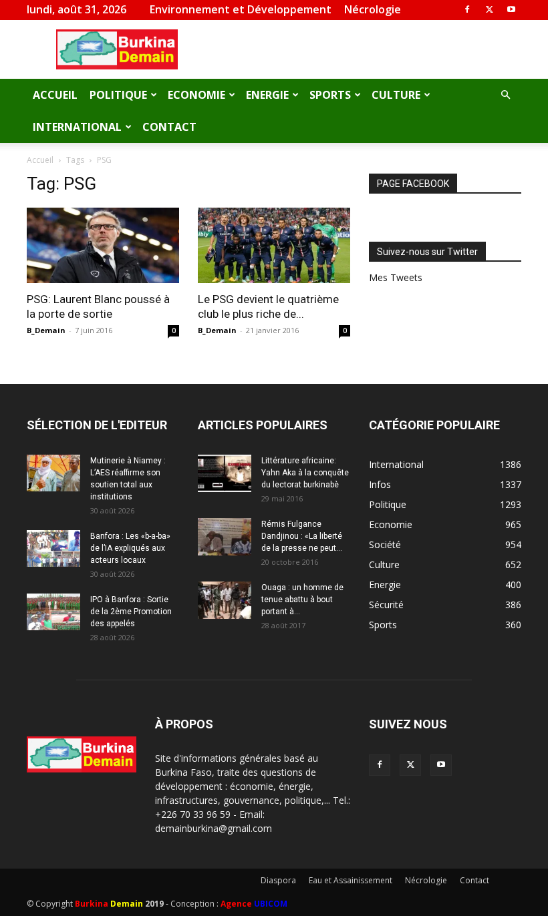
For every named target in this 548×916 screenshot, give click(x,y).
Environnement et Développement (240, 9)
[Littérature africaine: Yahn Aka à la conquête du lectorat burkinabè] (224, 473)
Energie (267, 94)
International (77, 127)
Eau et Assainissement (350, 880)
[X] (489, 9)
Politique (118, 94)
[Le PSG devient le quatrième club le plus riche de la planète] (274, 245)
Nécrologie (372, 9)
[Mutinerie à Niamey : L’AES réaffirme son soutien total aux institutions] (53, 473)
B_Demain (46, 330)
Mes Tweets (395, 277)
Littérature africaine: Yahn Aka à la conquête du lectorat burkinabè (305, 472)
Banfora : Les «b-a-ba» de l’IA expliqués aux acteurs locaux (130, 548)
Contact (169, 127)
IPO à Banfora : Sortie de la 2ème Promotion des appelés (131, 611)
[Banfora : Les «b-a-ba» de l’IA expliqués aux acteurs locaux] (53, 548)
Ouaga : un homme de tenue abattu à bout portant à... (302, 599)
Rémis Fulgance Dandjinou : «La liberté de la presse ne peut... (301, 536)
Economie (196, 94)
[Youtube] (511, 9)
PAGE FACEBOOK (413, 183)
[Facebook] (467, 9)
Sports (330, 94)
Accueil (55, 94)
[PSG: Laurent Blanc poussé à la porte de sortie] (103, 245)
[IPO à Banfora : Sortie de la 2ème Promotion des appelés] (53, 612)
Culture (396, 94)
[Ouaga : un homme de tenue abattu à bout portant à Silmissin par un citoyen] (224, 600)
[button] (505, 95)
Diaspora (278, 880)
